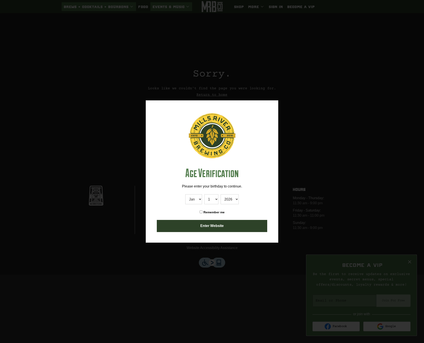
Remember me (214, 212)
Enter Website (212, 226)
